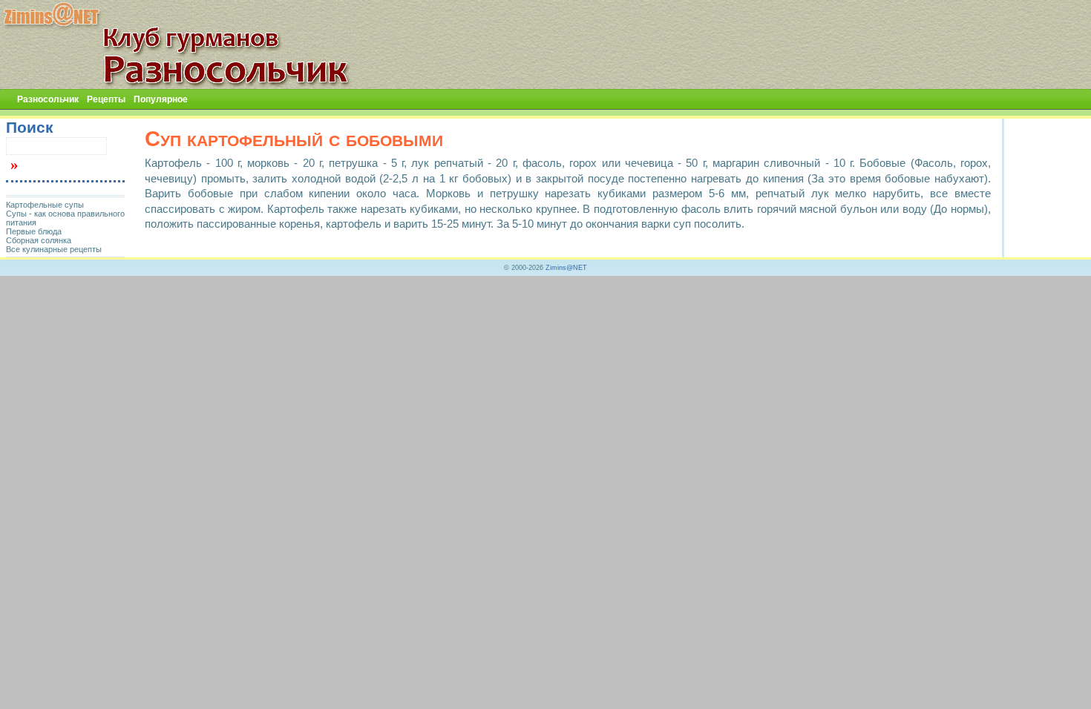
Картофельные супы (45, 204)
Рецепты (106, 99)
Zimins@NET (566, 267)
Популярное (161, 99)
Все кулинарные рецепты (54, 249)
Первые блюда (34, 231)
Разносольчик (48, 99)
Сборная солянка (38, 240)
